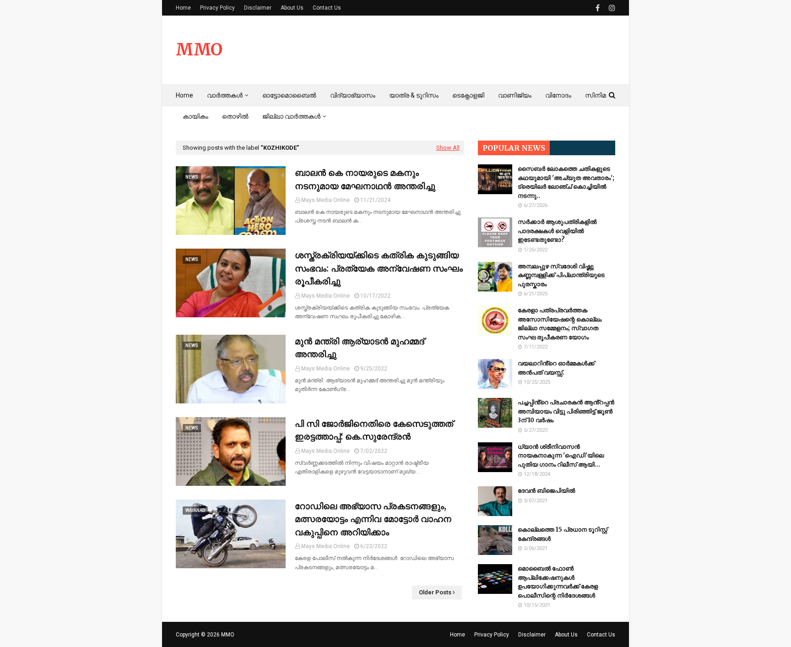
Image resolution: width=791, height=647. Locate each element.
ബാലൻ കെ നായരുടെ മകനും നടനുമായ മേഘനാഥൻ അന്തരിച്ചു (365, 179)
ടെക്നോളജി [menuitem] (468, 95)
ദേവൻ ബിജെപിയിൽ (546, 491)
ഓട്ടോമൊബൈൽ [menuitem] (289, 95)
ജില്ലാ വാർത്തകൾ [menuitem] (291, 116)
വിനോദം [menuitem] (558, 95)
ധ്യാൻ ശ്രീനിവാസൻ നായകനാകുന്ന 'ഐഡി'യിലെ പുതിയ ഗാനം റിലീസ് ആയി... (561, 455)
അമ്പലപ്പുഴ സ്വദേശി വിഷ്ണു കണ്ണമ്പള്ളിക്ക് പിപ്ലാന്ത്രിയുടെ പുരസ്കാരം (561, 275)
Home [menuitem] (184, 95)
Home (183, 8)
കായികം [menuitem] (195, 116)
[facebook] (597, 8)
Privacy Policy (217, 8)
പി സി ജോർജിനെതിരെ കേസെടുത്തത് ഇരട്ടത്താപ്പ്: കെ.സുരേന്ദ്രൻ (374, 430)
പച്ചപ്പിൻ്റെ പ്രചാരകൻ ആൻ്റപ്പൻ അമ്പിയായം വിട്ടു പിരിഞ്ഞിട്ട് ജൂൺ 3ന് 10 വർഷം (566, 411)
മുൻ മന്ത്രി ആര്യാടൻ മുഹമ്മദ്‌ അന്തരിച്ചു (359, 348)
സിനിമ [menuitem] (595, 95)
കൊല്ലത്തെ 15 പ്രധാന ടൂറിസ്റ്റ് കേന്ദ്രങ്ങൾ (562, 534)
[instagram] (611, 8)
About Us (292, 8)
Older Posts (435, 592)
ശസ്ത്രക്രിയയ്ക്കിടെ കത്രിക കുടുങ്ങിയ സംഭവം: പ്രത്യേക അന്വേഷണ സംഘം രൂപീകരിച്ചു (379, 268)
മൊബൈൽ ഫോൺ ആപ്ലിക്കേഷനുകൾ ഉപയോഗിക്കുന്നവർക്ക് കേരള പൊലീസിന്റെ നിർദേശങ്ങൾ (558, 582)
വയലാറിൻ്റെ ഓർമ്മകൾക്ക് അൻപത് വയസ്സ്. (556, 367)
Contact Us (327, 8)
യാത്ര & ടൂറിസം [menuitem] (414, 95)
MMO (199, 49)
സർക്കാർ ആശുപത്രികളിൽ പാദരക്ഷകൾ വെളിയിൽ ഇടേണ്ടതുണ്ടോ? (557, 231)
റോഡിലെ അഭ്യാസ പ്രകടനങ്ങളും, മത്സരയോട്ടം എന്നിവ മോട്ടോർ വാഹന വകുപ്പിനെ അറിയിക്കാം (373, 519)
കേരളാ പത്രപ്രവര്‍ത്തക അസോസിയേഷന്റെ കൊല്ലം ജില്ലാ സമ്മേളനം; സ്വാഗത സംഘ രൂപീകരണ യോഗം (559, 323)
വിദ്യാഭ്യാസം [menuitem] (352, 95)
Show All (448, 147)
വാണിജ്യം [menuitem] (514, 95)
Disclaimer (257, 8)
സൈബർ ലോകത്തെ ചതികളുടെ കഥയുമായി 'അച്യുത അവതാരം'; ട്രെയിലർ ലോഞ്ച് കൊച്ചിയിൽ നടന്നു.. (566, 182)
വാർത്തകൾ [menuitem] (225, 95)
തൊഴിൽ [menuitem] (235, 116)
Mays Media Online (325, 200)
